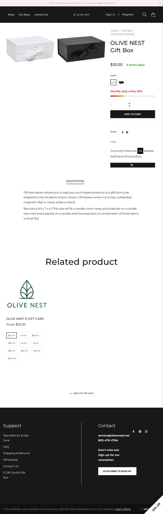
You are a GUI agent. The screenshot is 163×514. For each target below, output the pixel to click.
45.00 (35, 343)
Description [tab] (75, 181)
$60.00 (24, 351)
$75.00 (37, 351)
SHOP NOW (109, 3)
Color (113, 75)
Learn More (123, 509)
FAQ (6, 446)
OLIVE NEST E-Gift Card (25, 319)
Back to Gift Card (83, 393)
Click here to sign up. (117, 471)
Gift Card (126, 30)
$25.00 (35, 335)
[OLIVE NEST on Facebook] (133, 431)
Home (114, 30)
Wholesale (10, 459)
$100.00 (12, 358)
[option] (27, 324)
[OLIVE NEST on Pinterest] (140, 431)
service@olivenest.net (113, 435)
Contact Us (10, 466)
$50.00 (11, 351)
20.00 (23, 335)
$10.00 (11, 335)
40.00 (24, 343)
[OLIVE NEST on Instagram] (146, 431)
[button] (153, 504)
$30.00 (11, 343)
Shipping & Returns (16, 453)
